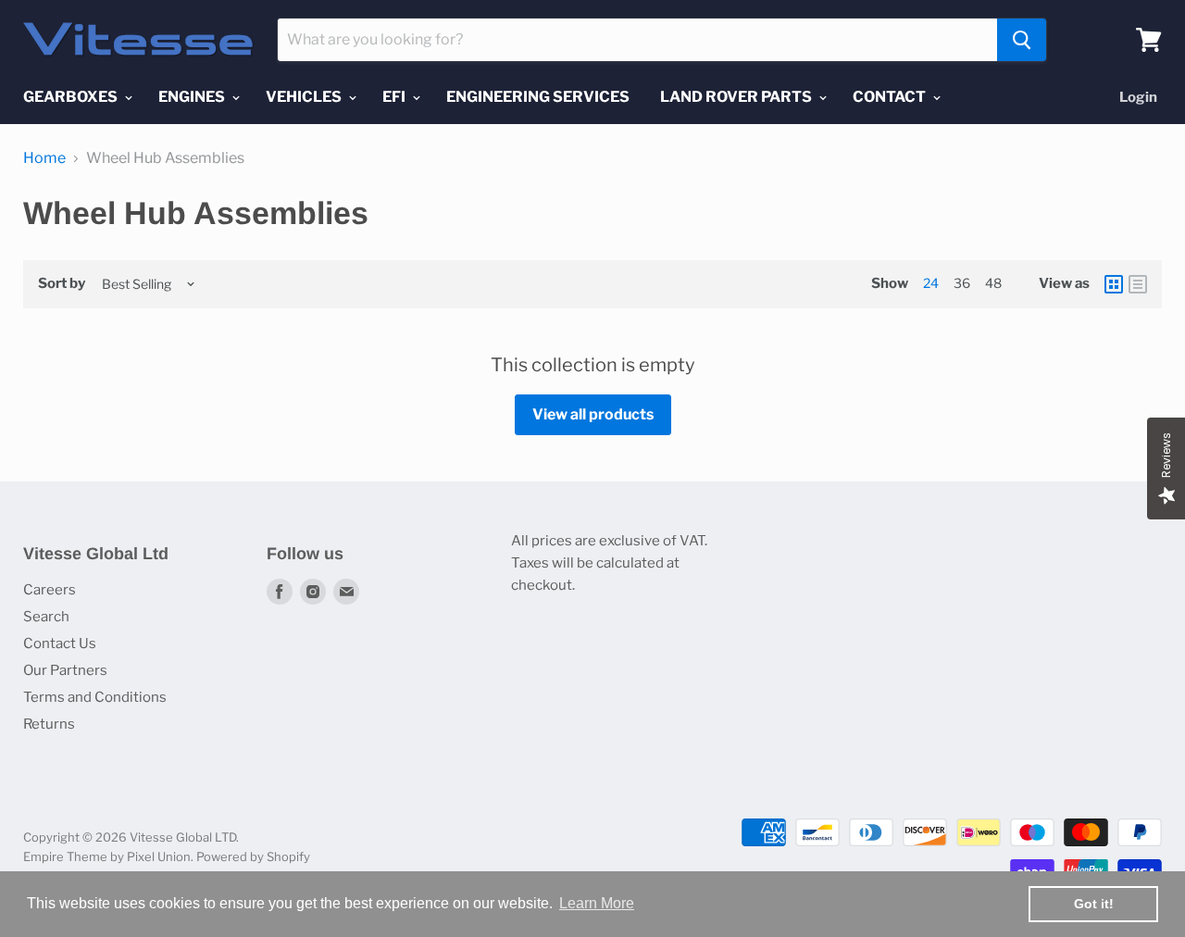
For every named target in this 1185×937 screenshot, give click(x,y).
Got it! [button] (1094, 903)
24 (931, 283)
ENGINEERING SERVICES (538, 97)
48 (993, 283)
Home (44, 158)
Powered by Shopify (253, 856)
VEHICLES (305, 97)
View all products (593, 414)
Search (46, 616)
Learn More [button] (596, 903)
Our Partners (65, 670)
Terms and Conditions (95, 697)
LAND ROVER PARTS (737, 97)
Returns (49, 724)
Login (1138, 97)
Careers (49, 589)
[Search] (1021, 40)
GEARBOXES (71, 97)
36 (962, 283)
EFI (395, 97)
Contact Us (59, 643)
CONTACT (891, 97)
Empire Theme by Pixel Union (107, 856)
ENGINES (193, 97)
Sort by (61, 284)
